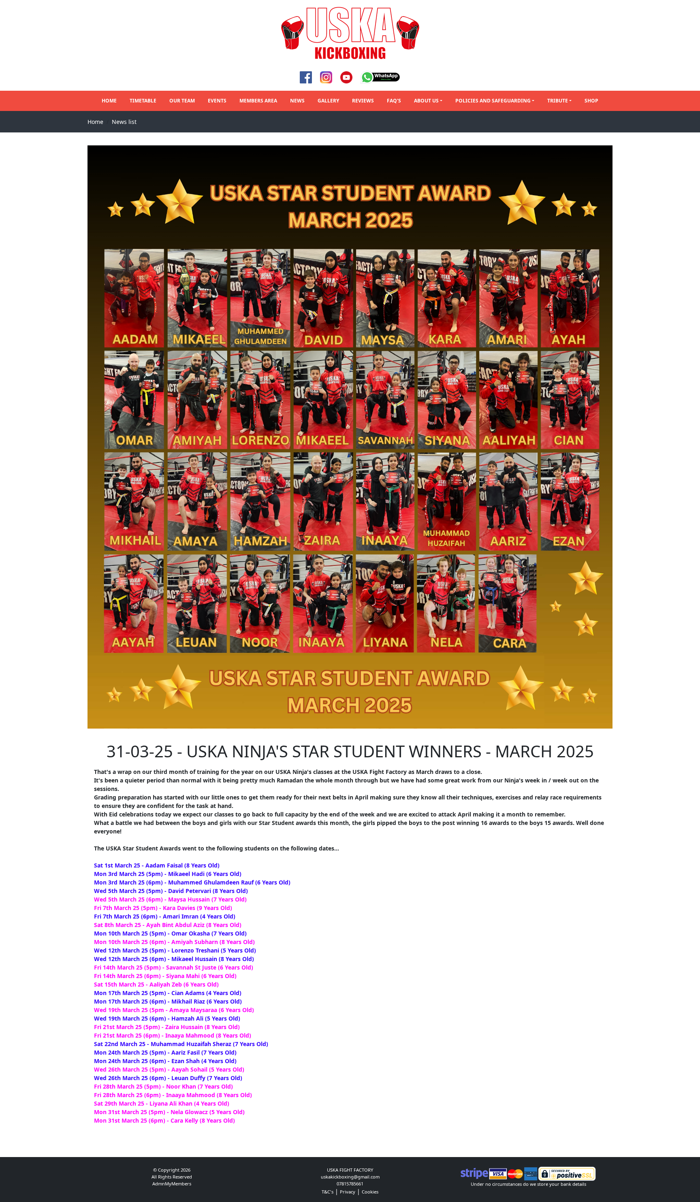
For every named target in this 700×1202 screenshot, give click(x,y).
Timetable (143, 100)
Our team (182, 100)
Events (217, 100)
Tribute (557, 100)
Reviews (363, 100)
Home (109, 100)
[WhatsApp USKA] (381, 77)
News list (124, 122)
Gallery (328, 100)
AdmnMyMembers (171, 1184)
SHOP (591, 100)
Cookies (370, 1192)
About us (426, 100)
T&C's (327, 1192)
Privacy (347, 1192)
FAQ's (394, 100)
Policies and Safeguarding (493, 100)
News (297, 100)
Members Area (258, 100)
